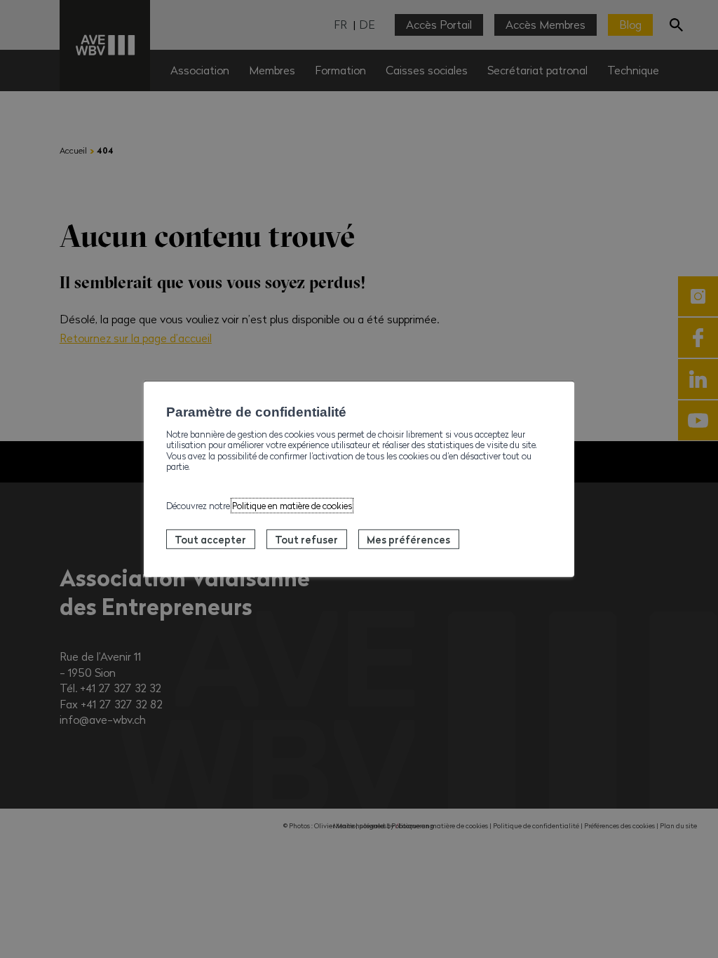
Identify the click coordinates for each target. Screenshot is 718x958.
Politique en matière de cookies (292, 505)
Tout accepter (210, 539)
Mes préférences (408, 539)
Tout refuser (306, 539)
